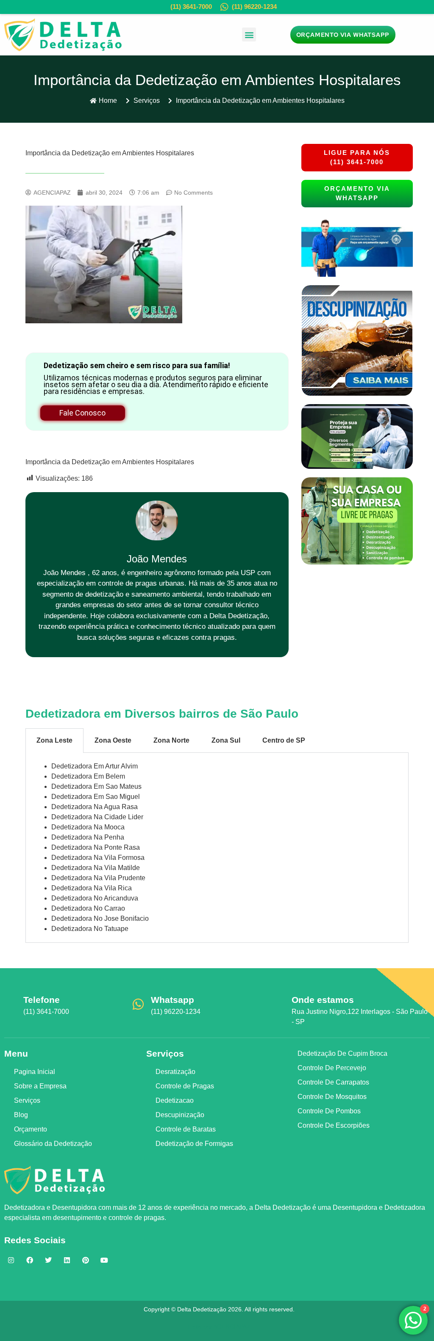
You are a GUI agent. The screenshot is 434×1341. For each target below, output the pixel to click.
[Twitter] (48, 1260)
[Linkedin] (67, 1260)
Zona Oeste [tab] (113, 740)
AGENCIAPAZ (231, 1326)
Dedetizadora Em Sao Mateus (96, 786)
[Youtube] (104, 1260)
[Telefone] (10, 1004)
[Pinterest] (85, 1260)
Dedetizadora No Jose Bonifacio (100, 918)
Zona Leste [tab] (54, 740)
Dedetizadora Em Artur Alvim (94, 766)
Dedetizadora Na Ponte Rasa (95, 847)
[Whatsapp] (138, 1004)
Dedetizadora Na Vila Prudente (98, 877)
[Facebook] (29, 1260)
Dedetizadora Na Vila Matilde (95, 867)
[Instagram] (11, 1260)
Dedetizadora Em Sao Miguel (95, 796)
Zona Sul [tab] (225, 740)
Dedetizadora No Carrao (88, 908)
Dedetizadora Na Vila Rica (91, 888)
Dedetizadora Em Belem (88, 776)
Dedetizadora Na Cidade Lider (97, 817)
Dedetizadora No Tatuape (89, 928)
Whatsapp (172, 1000)
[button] (249, 34)
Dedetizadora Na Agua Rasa (94, 806)
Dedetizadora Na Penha (87, 837)
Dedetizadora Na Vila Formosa (98, 857)
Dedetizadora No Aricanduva (94, 898)
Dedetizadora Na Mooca (88, 827)
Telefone (41, 1000)
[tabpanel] (217, 848)
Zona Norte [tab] (171, 740)
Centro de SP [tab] (283, 740)
